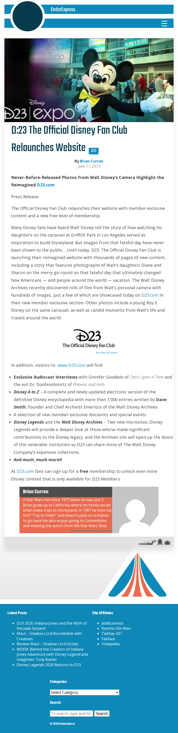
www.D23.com (72, 365)
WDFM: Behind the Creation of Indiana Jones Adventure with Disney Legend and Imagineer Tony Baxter (52, 654)
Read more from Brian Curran (91, 531)
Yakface (108, 638)
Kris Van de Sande (107, 352)
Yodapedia (111, 643)
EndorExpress (63, 9)
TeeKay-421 (112, 633)
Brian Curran (91, 161)
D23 (93, 151)
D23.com (46, 185)
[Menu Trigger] (164, 23)
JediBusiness (113, 623)
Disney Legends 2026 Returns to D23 (49, 664)
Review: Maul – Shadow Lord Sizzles (47, 643)
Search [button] (102, 713)
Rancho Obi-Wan (116, 628)
